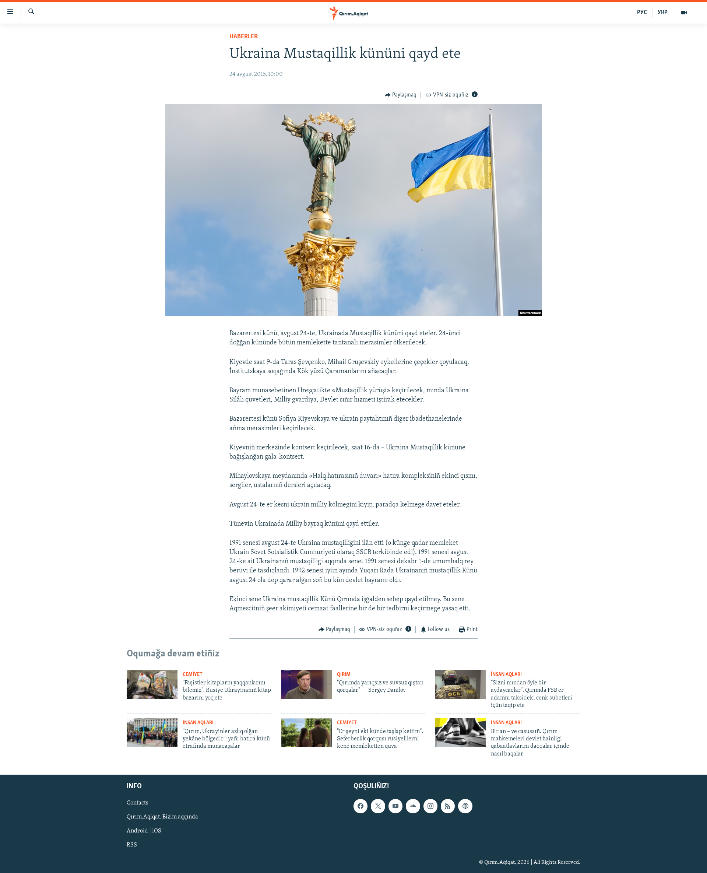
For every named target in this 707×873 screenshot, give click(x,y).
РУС (642, 12)
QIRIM (344, 674)
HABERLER (243, 37)
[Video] (684, 12)
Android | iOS (144, 831)
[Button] (401, 95)
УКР (663, 12)
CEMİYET (193, 674)
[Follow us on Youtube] (395, 806)
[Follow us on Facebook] (360, 806)
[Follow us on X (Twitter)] (378, 806)
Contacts (137, 803)
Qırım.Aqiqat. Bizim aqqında (162, 817)
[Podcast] (465, 806)
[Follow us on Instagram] (430, 806)
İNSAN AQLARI (506, 674)
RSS (132, 845)
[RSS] (448, 806)
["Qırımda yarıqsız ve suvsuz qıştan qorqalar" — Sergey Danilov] (306, 684)
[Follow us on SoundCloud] (413, 806)
